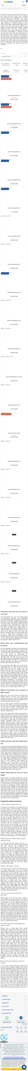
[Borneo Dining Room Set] (14, 309)
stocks (4, 53)
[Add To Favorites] (25, 76)
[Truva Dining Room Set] (14, 225)
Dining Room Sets (18, 8)
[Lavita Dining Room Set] (14, 337)
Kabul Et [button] (14, 1069)
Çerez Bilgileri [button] (20, 1066)
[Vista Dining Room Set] (14, 478)
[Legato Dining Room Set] (14, 169)
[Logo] (8, 2)
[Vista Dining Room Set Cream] (14, 366)
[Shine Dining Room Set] (14, 140)
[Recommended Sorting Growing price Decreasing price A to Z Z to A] (14, 56)
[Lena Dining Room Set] (14, 506)
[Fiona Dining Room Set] (14, 253)
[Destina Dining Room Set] (14, 112)
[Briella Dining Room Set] (14, 281)
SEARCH (24, 5)
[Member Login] (23, 2)
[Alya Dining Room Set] (14, 394)
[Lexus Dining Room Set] (14, 84)
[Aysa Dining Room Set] (14, 422)
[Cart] (26, 2)
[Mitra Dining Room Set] (14, 450)
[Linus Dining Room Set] (14, 197)
